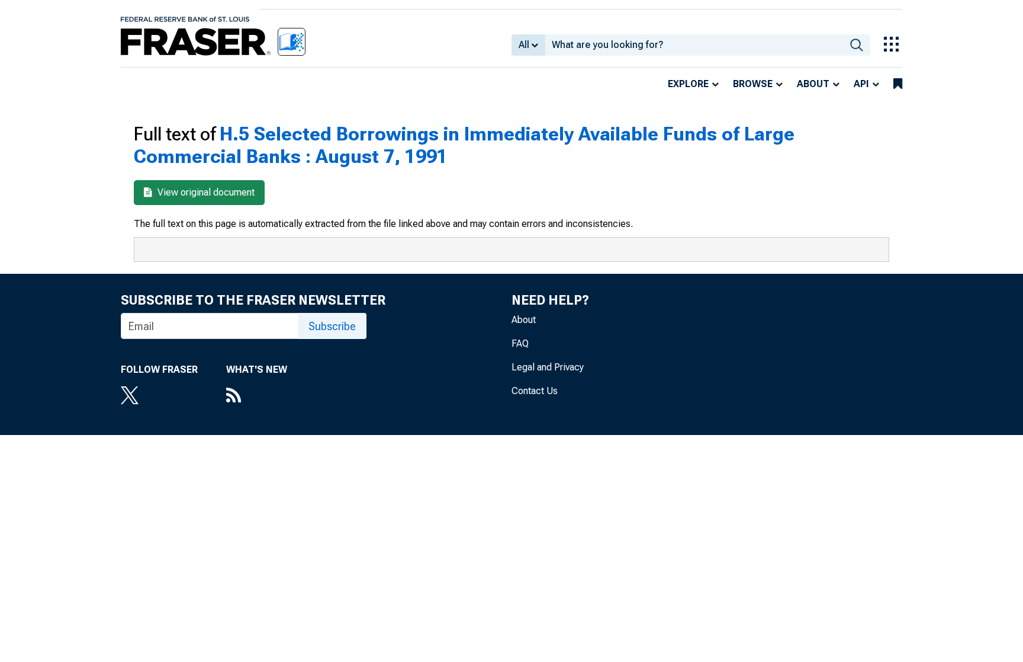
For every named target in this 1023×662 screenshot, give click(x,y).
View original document (205, 192)
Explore (688, 83)
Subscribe (332, 326)
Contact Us (534, 390)
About (813, 83)
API (861, 83)
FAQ (520, 343)
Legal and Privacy (547, 367)
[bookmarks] (897, 84)
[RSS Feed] (256, 396)
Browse (753, 83)
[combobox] (694, 45)
